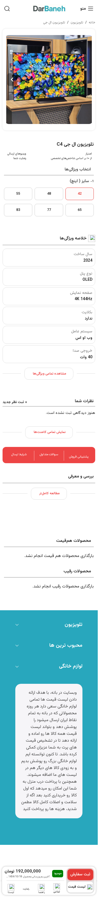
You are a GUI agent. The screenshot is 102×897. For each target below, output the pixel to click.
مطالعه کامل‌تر (49, 493)
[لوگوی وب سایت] (49, 8)
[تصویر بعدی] (12, 79)
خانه (92, 22)
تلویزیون (77, 22)
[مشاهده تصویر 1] (49, 79)
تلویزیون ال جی (54, 22)
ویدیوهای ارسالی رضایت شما (16, 156)
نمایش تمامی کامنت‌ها (50, 432)
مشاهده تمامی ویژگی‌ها (49, 373)
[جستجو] (7, 8)
